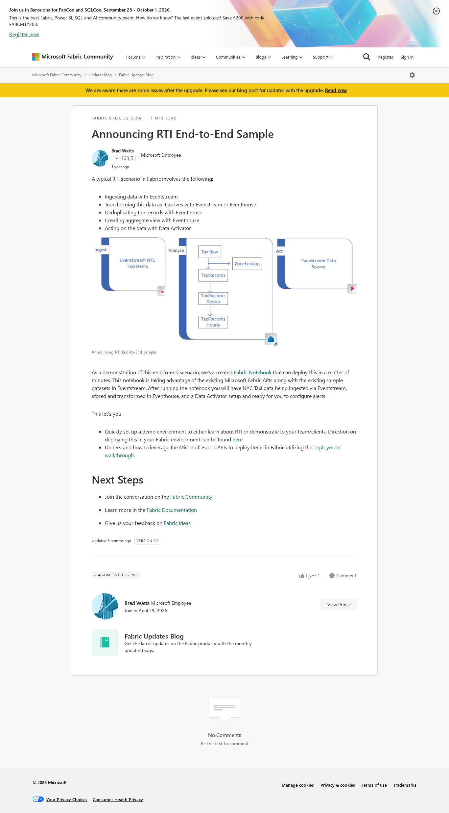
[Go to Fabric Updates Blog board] (105, 642)
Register (385, 57)
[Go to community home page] (72, 57)
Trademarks (404, 785)
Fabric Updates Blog (136, 74)
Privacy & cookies (337, 785)
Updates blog (100, 74)
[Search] (367, 57)
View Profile (339, 604)
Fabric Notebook (253, 372)
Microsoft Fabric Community (57, 74)
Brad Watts (122, 150)
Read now (336, 90)
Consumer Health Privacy (118, 799)
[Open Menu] (412, 75)
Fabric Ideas (177, 522)
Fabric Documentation (172, 509)
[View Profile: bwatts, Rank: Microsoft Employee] (100, 158)
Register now (24, 34)
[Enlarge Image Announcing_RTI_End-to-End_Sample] (225, 291)
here (237, 439)
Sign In (407, 57)
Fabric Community (191, 496)
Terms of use (374, 785)
